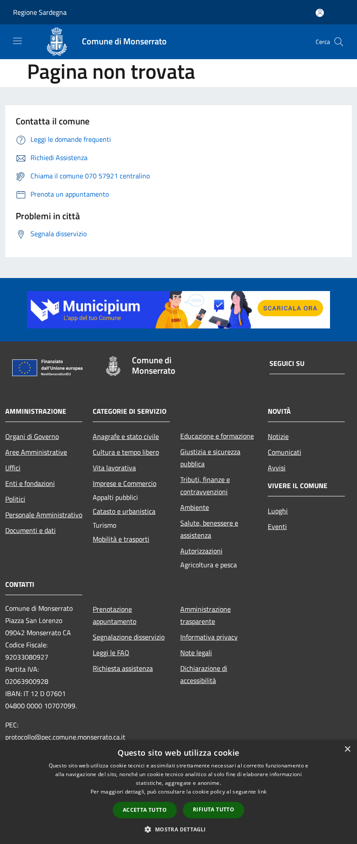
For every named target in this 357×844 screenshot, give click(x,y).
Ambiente (194, 507)
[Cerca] (338, 42)
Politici (15, 499)
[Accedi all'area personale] (320, 13)
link (262, 791)
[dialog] (178, 792)
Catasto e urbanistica (124, 511)
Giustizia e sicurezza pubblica (210, 457)
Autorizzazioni (201, 551)
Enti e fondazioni (30, 483)
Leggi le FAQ (111, 652)
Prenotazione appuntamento (114, 615)
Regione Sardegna (40, 12)
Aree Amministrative (36, 452)
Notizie (278, 436)
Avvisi (277, 467)
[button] (178, 829)
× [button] (347, 749)
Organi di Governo (32, 436)
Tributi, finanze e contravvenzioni (205, 485)
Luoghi (278, 511)
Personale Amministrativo (43, 514)
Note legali (196, 652)
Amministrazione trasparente (205, 615)
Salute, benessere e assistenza (209, 529)
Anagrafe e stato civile (126, 436)
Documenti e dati (30, 530)
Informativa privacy (209, 637)
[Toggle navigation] (17, 41)
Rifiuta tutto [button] (213, 809)
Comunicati (284, 452)
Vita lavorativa (114, 467)
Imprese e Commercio (124, 483)
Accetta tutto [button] (145, 810)
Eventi (277, 526)
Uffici (12, 467)
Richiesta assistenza (123, 668)
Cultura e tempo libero (126, 452)
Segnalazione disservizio (129, 637)
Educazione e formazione (217, 436)
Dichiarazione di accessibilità (203, 674)
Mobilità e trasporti (121, 539)
